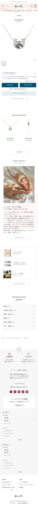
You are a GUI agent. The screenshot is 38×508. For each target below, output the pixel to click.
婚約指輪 (6, 452)
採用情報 (21, 487)
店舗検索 (9, 356)
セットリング (7, 423)
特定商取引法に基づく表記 (8, 487)
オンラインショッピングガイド (26, 484)
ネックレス (29, 10)
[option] (19, 43)
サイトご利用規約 (23, 482)
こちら (23, 383)
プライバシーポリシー (7, 484)
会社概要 (4, 479)
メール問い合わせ (20, 370)
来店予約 (28, 356)
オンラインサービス (17, 98)
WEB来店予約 (28, 85)
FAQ (11, 489)
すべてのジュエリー (9, 430)
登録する (19, 405)
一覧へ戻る (19, 15)
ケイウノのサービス (19, 283)
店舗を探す (10, 85)
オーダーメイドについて (19, 93)
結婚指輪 (6, 450)
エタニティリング (19, 10)
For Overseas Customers (20, 386)
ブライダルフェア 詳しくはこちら (18, 1)
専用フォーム (13, 377)
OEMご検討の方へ (6, 482)
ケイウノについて (19, 237)
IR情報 (20, 479)
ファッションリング (6, 10)
